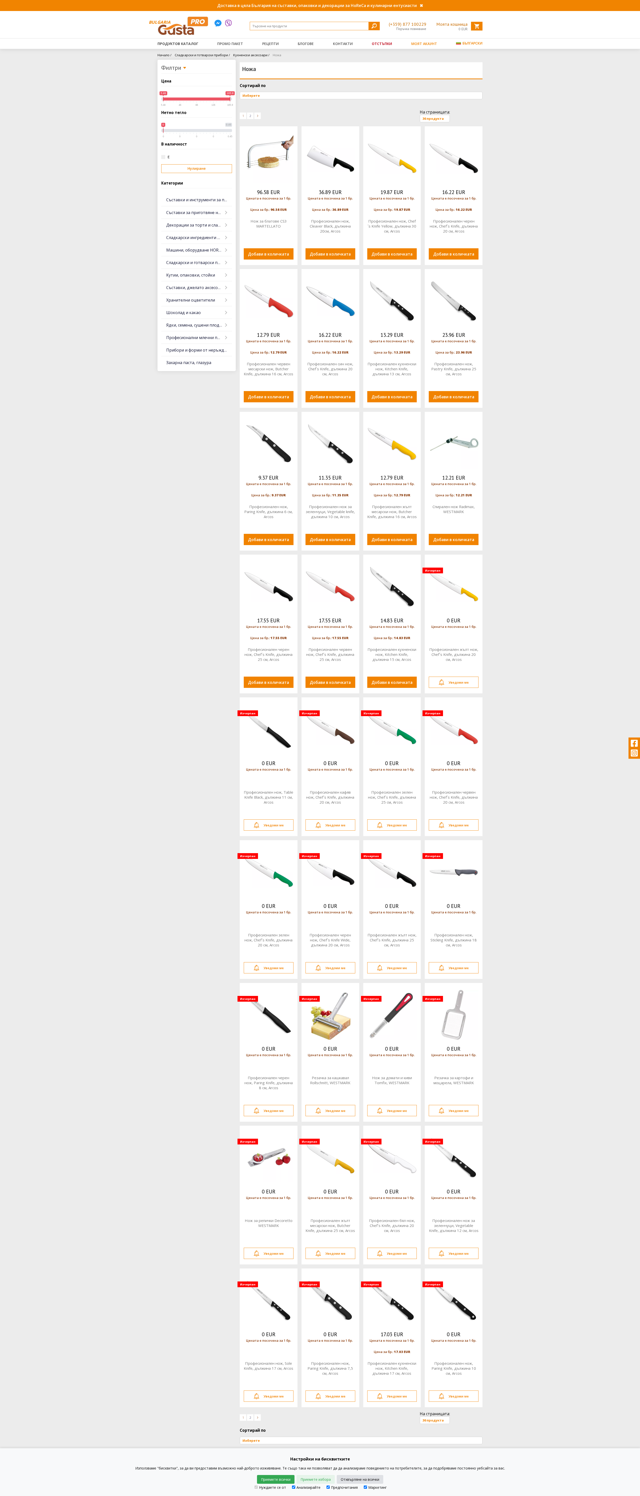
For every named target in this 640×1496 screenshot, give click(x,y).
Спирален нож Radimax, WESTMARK (453, 509)
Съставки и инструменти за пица (199, 200)
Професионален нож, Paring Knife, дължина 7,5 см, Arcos (330, 1368)
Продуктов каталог (178, 43)
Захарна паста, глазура (188, 362)
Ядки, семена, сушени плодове (196, 325)
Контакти (343, 43)
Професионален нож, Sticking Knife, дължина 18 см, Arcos (453, 939)
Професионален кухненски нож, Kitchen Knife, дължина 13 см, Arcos (392, 368)
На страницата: (435, 112)
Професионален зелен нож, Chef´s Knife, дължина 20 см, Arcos (268, 939)
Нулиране (197, 168)
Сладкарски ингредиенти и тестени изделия (199, 237)
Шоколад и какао (183, 312)
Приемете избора (315, 1479)
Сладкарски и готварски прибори (199, 262)
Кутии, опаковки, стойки (190, 275)
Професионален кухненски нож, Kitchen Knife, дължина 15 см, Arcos (392, 654)
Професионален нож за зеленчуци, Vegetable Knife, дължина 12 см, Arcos (453, 1225)
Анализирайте (308, 1487)
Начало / (165, 55)
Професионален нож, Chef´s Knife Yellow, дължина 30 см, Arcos (392, 226)
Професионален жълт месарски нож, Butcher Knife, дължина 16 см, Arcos (392, 511)
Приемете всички (275, 1479)
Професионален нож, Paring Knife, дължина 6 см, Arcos (268, 511)
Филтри (172, 68)
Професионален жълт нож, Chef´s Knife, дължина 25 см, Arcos (392, 939)
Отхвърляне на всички (360, 1479)
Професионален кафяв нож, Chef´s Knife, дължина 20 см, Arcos (330, 797)
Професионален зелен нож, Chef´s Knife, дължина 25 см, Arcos (392, 797)
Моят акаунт (424, 43)
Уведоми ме (458, 682)
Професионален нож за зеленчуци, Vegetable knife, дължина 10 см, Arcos (330, 511)
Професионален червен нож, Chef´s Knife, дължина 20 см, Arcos (454, 797)
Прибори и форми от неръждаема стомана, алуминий (199, 350)
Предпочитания (344, 1487)
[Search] (374, 26)
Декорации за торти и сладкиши (198, 225)
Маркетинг (377, 1487)
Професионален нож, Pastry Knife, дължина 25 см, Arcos (453, 368)
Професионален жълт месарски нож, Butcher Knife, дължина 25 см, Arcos (330, 1225)
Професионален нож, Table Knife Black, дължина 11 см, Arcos (268, 797)
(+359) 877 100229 (407, 24)
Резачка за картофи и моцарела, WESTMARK (454, 1080)
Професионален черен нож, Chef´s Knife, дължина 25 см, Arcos (268, 654)
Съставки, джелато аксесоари (195, 287)
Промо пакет (230, 43)
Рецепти (270, 43)
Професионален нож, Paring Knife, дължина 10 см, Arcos (454, 1368)
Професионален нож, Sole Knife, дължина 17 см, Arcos (268, 1366)
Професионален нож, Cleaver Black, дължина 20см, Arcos (330, 226)
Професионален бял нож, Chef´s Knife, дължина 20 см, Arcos (392, 1225)
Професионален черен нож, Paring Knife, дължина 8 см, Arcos (268, 1082)
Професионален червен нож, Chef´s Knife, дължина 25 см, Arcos (330, 654)
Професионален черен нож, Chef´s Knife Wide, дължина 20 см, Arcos (330, 939)
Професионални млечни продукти (199, 337)
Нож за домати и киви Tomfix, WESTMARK (392, 1080)
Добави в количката (268, 254)
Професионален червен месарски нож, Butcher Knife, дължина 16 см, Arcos (268, 368)
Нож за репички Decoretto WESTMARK (268, 1223)
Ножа (277, 55)
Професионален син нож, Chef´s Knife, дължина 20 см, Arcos (330, 368)
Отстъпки (382, 43)
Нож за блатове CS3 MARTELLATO (268, 224)
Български (472, 43)
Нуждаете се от (272, 1487)
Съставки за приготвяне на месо (198, 212)
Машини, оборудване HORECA (196, 250)
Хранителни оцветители (190, 300)
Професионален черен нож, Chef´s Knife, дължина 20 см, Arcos (454, 226)
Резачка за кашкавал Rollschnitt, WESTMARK (330, 1080)
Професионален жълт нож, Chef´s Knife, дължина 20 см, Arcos (453, 654)
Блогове (306, 43)
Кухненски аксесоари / (251, 55)
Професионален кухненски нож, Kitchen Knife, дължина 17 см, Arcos (392, 1368)
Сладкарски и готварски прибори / (202, 55)
